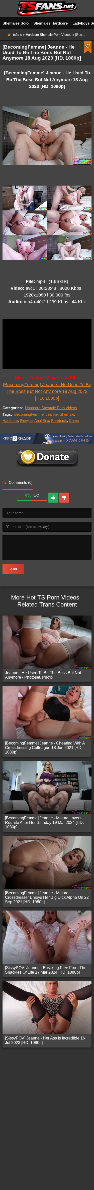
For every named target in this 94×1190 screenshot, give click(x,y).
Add (13, 569)
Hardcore (10, 420)
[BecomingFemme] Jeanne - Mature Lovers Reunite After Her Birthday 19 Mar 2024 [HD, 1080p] (44, 822)
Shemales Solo (16, 23)
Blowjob (26, 420)
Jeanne (52, 414)
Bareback (59, 420)
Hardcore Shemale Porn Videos (48, 35)
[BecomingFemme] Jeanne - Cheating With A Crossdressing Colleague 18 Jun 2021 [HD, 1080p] (45, 747)
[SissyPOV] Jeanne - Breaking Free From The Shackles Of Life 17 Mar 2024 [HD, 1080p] (45, 970)
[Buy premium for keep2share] (47, 443)
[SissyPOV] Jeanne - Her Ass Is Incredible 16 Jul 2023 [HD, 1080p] (45, 1040)
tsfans (17, 35)
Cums (74, 420)
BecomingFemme (29, 414)
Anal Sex (41, 420)
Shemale (67, 414)
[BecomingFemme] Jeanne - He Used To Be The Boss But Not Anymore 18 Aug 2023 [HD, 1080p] (47, 391)
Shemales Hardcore (50, 23)
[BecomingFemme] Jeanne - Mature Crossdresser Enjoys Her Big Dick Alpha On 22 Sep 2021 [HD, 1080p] (47, 897)
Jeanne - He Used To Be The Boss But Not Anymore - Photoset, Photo (43, 675)
